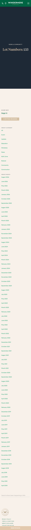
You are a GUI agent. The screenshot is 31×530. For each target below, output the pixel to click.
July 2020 (4, 385)
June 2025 (4, 212)
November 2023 (6, 277)
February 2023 (5, 311)
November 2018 (6, 455)
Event (3, 134)
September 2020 (6, 377)
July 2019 (4, 420)
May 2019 (4, 429)
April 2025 (4, 216)
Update (3, 139)
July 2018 (4, 472)
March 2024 (5, 259)
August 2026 (5, 177)
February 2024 (5, 264)
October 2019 (5, 416)
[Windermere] (15, 3)
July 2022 (4, 316)
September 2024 (6, 238)
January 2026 (5, 194)
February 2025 (5, 225)
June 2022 (4, 320)
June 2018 (4, 477)
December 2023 (6, 272)
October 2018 (5, 459)
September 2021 (6, 351)
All (2, 130)
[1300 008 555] (2, 3)
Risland (3, 161)
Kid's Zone (4, 156)
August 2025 (5, 207)
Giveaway (4, 148)
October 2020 (5, 372)
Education (4, 143)
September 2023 (6, 285)
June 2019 (4, 424)
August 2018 (5, 468)
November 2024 (6, 233)
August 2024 (5, 242)
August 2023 (5, 290)
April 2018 (4, 485)
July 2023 (4, 294)
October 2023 (5, 281)
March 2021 (5, 368)
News (3, 152)
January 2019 (5, 446)
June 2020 (4, 390)
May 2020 (4, 394)
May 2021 (4, 364)
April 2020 (4, 398)
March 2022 (5, 333)
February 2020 (5, 407)
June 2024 (4, 246)
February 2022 (5, 338)
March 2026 (5, 190)
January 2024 (5, 268)
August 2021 (5, 355)
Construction (5, 169)
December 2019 (6, 411)
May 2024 (4, 251)
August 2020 (5, 381)
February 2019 (5, 442)
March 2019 (5, 437)
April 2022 (4, 329)
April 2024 (4, 255)
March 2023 (5, 307)
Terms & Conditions (8, 521)
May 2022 (4, 325)
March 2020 (5, 403)
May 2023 (4, 298)
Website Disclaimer (7, 523)
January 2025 (5, 229)
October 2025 (5, 199)
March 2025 (5, 220)
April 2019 (4, 433)
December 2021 (6, 342)
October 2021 (5, 346)
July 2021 (4, 359)
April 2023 (4, 303)
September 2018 (6, 464)
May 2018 (4, 481)
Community (5, 165)
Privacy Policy (6, 519)
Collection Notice (8, 525)
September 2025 (6, 203)
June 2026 (4, 181)
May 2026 (4, 186)
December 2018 (6, 450)
